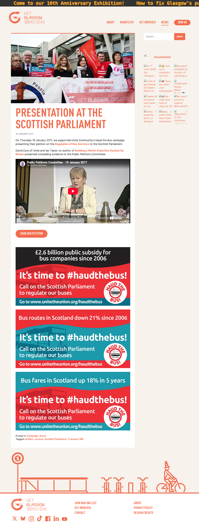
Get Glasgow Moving (27, 17)
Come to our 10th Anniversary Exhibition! (55, 3)
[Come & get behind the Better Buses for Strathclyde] (151, 86)
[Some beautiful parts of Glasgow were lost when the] (151, 117)
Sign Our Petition (31, 233)
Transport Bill (75, 439)
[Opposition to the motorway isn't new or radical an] (181, 117)
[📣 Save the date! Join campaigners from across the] (166, 86)
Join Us (182, 22)
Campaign (32, 435)
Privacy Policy (143, 508)
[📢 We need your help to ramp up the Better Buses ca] (166, 102)
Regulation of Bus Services (72, 144)
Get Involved (147, 22)
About (110, 22)
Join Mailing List (85, 503)
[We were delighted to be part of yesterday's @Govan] (181, 71)
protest (39, 439)
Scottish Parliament (55, 439)
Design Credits (143, 513)
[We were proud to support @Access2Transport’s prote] (181, 102)
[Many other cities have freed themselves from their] (166, 117)
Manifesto (127, 22)
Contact (80, 513)
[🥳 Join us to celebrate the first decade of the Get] (166, 71)
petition (29, 439)
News (165, 22)
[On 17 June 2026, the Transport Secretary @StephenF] (151, 71)
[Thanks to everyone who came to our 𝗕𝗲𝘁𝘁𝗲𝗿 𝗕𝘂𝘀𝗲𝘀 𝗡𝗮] (151, 102)
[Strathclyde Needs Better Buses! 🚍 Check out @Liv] (181, 86)
